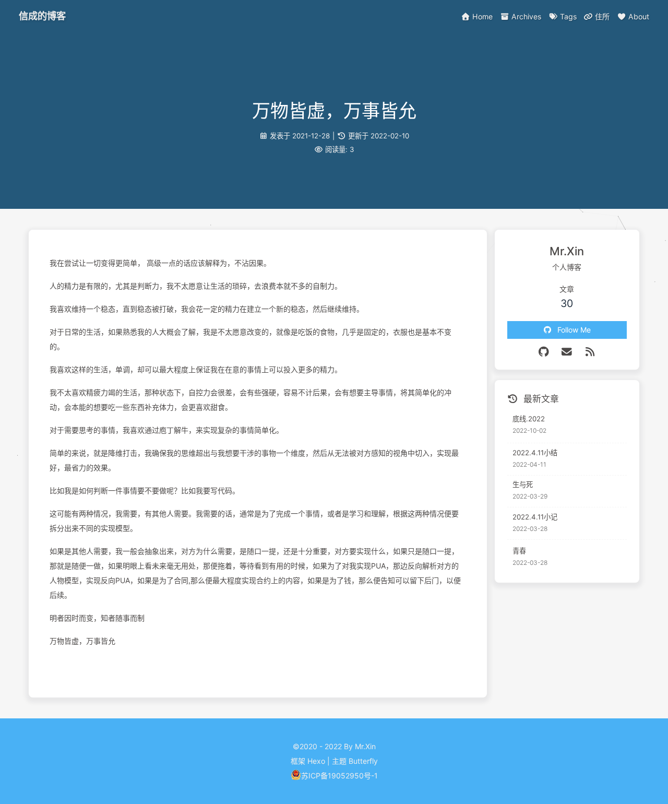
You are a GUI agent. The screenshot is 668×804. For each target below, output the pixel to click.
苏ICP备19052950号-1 (339, 775)
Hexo (316, 760)
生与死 (522, 484)
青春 (519, 551)
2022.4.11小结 (534, 452)
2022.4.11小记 (534, 517)
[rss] (590, 352)
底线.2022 (528, 419)
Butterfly (363, 760)
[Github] (544, 352)
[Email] (567, 352)
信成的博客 (42, 15)
